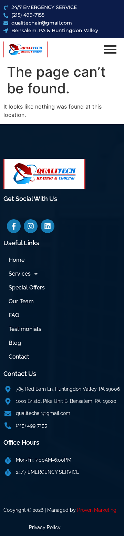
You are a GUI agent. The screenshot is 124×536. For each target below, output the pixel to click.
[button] (62, 274)
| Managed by (80, 510)
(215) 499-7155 (31, 425)
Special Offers (27, 287)
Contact (19, 356)
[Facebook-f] (14, 226)
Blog (15, 343)
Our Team (21, 301)
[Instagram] (31, 226)
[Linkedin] (47, 226)
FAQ (14, 315)
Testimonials (25, 329)
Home (16, 260)
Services (20, 273)
